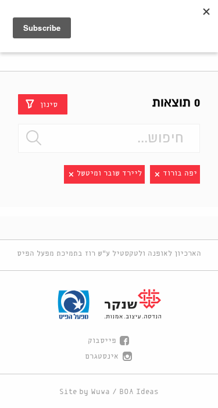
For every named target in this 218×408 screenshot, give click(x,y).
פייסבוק (102, 341)
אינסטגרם (102, 356)
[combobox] (108, 138)
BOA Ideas (139, 392)
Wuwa (100, 392)
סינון (49, 104)
